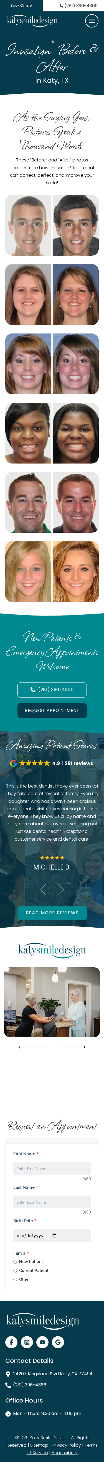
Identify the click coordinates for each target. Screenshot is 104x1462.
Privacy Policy (66, 1445)
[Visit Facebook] (11, 1342)
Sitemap (39, 1445)
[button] (91, 21)
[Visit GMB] (58, 1342)
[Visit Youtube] (42, 1342)
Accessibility (65, 1452)
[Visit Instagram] (27, 1342)
